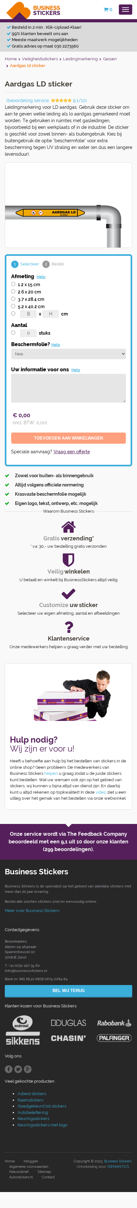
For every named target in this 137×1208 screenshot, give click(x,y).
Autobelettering (33, 1112)
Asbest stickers (32, 1093)
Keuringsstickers (33, 1118)
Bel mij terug (69, 990)
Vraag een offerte (72, 451)
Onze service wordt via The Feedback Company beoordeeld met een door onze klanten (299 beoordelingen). (68, 841)
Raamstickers (30, 1100)
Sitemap (44, 1172)
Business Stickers (118, 1161)
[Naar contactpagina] (68, 695)
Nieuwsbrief (19, 1172)
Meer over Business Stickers (32, 910)
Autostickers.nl (21, 1177)
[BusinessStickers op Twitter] (18, 1069)
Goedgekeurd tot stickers (42, 1106)
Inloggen (31, 1161)
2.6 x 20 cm (29, 291)
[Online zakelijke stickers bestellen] (33, 9)
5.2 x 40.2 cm (31, 306)
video (101, 792)
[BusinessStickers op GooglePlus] (28, 1069)
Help (41, 277)
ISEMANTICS (118, 1167)
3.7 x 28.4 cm (31, 299)
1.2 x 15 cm (29, 284)
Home (10, 1161)
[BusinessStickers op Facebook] (8, 1069)
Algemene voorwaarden (28, 1167)
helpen (51, 773)
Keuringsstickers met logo (43, 1125)
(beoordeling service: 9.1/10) (46, 100)
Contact (48, 1177)
